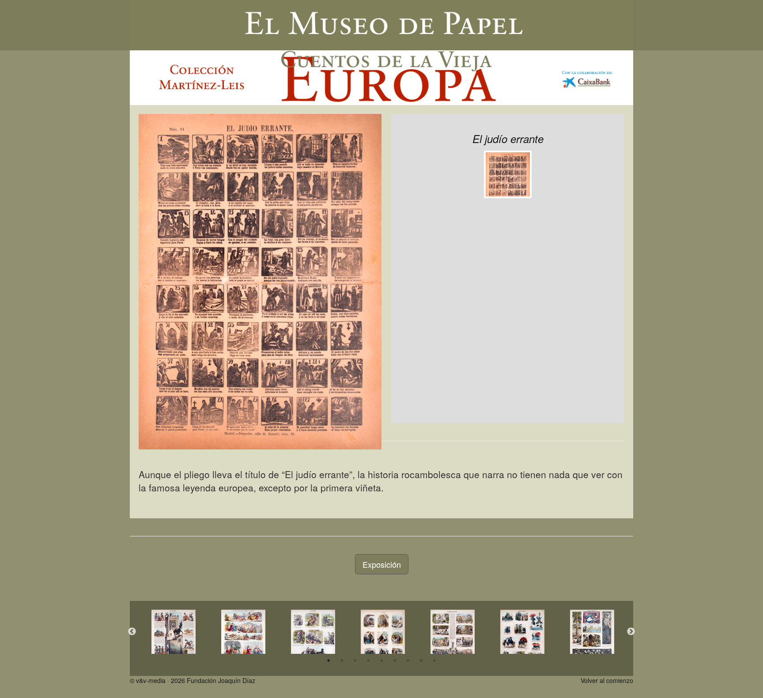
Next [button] (631, 631)
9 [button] (434, 660)
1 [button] (328, 660)
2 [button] (341, 660)
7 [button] (408, 660)
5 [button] (381, 660)
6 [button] (394, 660)
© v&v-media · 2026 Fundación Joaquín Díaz (192, 680)
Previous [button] (132, 631)
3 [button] (355, 660)
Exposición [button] (382, 564)
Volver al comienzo (607, 680)
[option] (173, 632)
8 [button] (421, 660)
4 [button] (368, 660)
